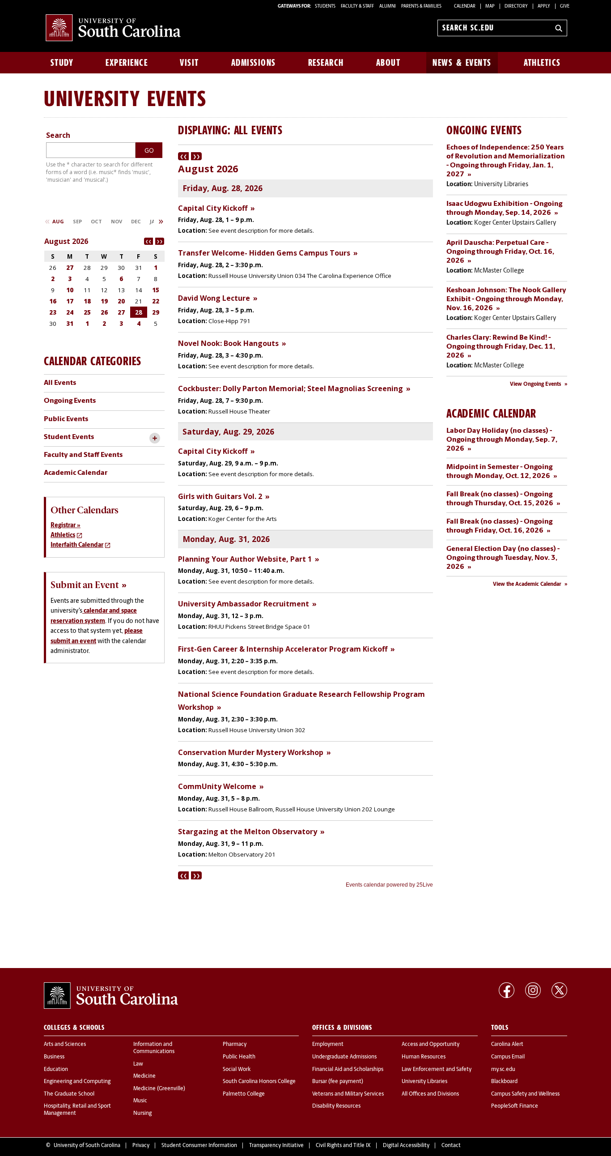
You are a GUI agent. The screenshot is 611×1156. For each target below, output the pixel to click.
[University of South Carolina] (111, 995)
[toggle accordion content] (154, 438)
